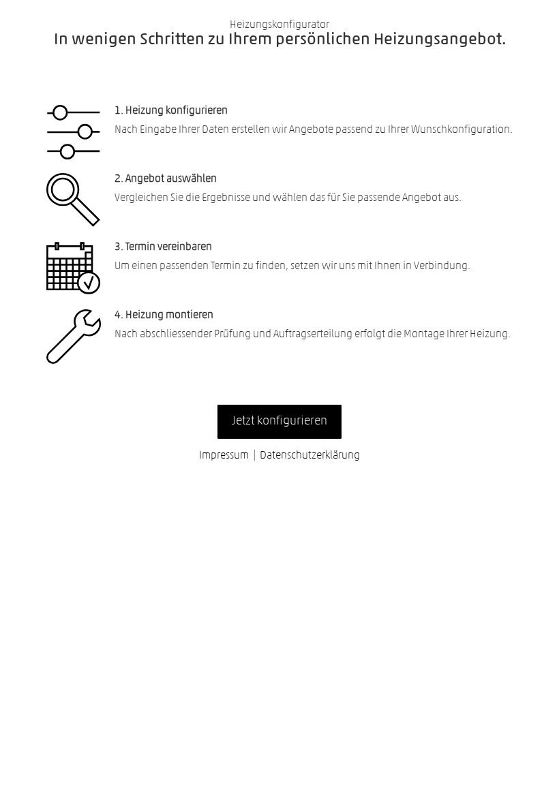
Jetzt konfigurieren (279, 422)
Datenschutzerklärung (310, 455)
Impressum (224, 455)
